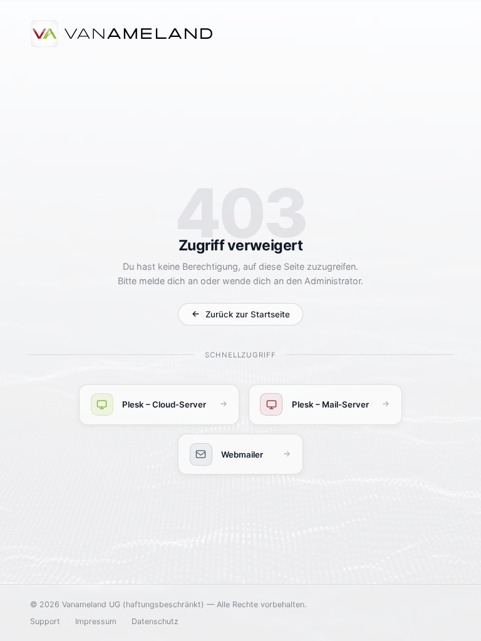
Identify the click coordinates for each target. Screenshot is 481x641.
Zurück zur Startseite (247, 314)
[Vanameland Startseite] (122, 35)
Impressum (95, 621)
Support (45, 621)
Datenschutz (155, 621)
